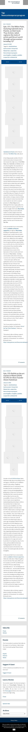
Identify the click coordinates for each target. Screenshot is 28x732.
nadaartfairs (13, 50)
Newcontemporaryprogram (10, 53)
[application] (14, 62)
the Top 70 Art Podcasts (9, 328)
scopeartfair (6, 57)
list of (22, 326)
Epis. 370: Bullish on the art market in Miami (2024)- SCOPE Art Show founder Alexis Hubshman (13, 376)
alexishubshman (13, 46)
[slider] (7, 66)
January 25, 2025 (7, 44)
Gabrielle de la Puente (8, 152)
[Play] (4, 62)
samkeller (19, 55)
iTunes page (8, 690)
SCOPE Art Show (15, 478)
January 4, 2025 (7, 382)
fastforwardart (7, 48)
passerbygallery (7, 55)
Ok (14, 729)
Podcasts (8, 24)
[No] (26, 727)
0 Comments (21, 362)
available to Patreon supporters (16, 557)
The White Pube (12, 153)
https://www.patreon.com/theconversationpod (15, 342)
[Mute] (24, 62)
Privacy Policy (14, 720)
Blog (4, 24)
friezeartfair (15, 48)
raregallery (14, 55)
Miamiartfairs (6, 50)
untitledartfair (13, 57)
